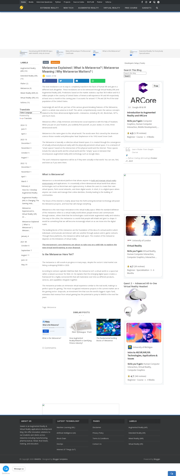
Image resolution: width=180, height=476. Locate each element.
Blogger (157, 459)
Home (23, 2)
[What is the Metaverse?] (54, 327)
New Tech (68, 8)
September (26, 250)
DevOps (60, 444)
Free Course (131, 8)
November (26, 148)
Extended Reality (49, 8)
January (25, 236)
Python (58, 2)
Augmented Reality (88, 8)
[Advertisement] (90, 30)
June (23, 129)
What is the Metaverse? (51, 338)
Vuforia (108, 2)
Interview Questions (44, 2)
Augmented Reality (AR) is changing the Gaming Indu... (30, 200)
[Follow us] (150, 2)
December (26, 143)
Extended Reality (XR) (28, 76)
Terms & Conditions (101, 438)
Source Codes (78, 2)
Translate (28, 118)
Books (31, 2)
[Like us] (142, 2)
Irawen (48, 76)
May (24, 264)
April (23, 134)
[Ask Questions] (154, 2)
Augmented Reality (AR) (138, 427)
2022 (23, 163)
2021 (23, 242)
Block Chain (61, 438)
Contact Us (97, 444)
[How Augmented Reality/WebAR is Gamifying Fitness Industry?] (81, 327)
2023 (23, 139)
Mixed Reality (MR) (28, 93)
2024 (23, 125)
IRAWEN (38, 459)
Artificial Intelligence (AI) (66, 433)
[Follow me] (146, 2)
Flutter (99, 2)
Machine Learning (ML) (66, 427)
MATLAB (90, 2)
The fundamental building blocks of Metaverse (106, 339)
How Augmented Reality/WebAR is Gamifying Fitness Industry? (80, 340)
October (25, 153)
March (24, 181)
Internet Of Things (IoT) (66, 449)
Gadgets (146, 8)
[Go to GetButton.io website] (6, 473)
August (24, 157)
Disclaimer (97, 427)
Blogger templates (60, 459)
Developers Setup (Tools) (135, 63)
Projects (67, 2)
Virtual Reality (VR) (27, 98)
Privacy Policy (98, 433)
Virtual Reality (112, 8)
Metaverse (24, 88)
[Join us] (158, 2)
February (25, 186)
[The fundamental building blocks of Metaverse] (108, 327)
